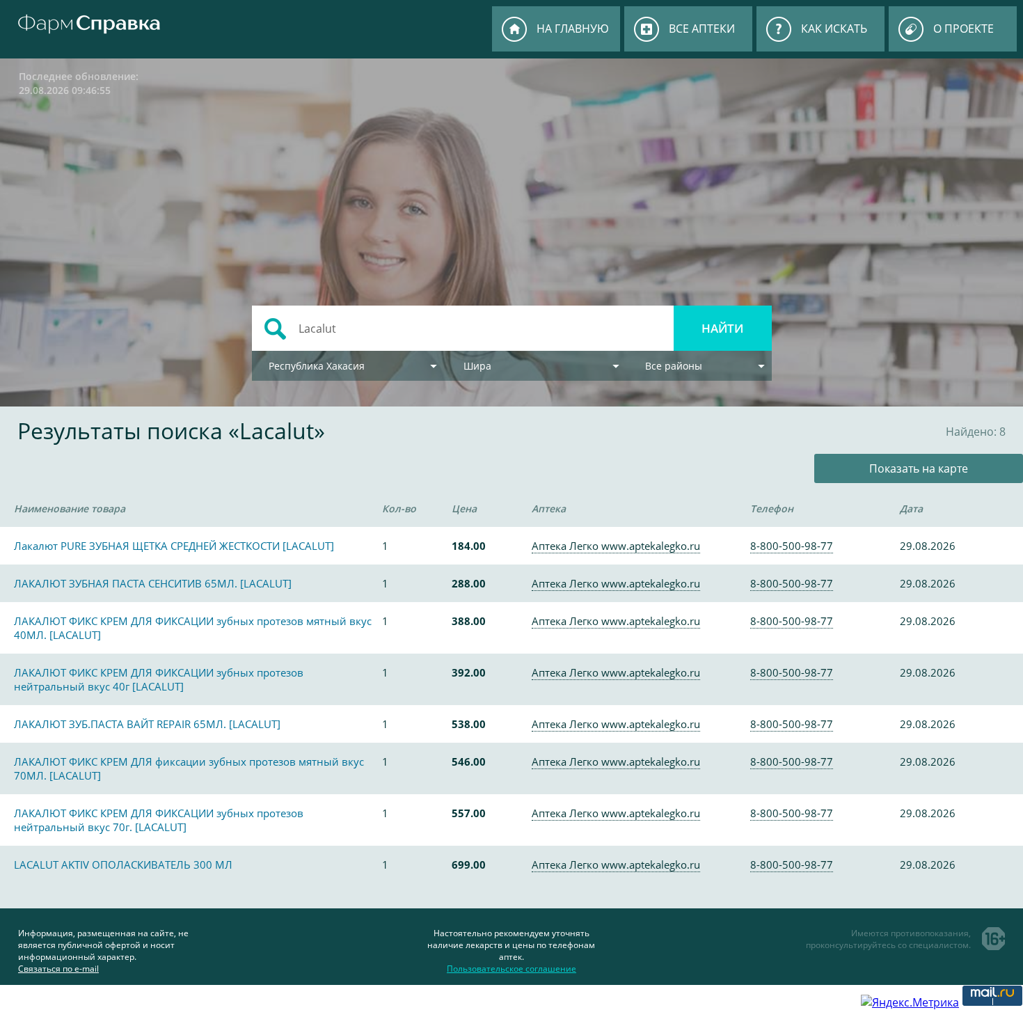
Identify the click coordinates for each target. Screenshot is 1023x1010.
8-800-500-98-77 (791, 546)
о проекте (963, 28)
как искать (834, 28)
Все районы (673, 365)
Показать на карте (918, 468)
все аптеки (702, 28)
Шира (477, 365)
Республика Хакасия (317, 365)
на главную (573, 28)
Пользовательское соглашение (511, 969)
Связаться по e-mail (58, 969)
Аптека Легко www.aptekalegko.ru (616, 546)
